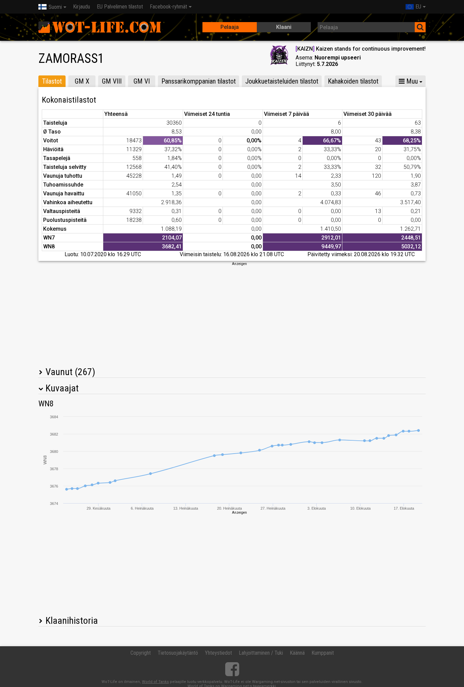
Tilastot (52, 81)
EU (418, 6)
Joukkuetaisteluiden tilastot (281, 81)
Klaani (283, 27)
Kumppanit (322, 653)
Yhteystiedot (218, 653)
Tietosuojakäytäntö (178, 653)
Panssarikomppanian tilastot (198, 81)
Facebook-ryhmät (168, 6)
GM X (82, 81)
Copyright (140, 653)
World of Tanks (155, 682)
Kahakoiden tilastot (353, 81)
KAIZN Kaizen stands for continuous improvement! (361, 49)
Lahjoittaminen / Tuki (261, 653)
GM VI (141, 81)
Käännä (297, 653)
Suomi (55, 7)
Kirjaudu (81, 6)
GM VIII (112, 81)
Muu (411, 81)
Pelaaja (229, 27)
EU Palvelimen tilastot (120, 6)
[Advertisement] (232, 314)
